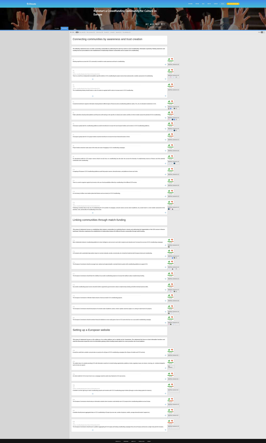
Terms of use (141, 441)
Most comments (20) (91, 32)
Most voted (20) (82, 32)
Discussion (64, 28)
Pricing (197, 3)
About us (133, 441)
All (77, 32)
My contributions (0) (126, 32)
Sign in (222, 3)
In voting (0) (112, 32)
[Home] (31, 4)
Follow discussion (155, 27)
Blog (203, 3)
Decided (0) (106, 32)
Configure (165, 64)
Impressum (126, 441)
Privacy (149, 441)
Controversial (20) (99, 32)
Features (190, 3)
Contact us (117, 441)
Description (57, 28)
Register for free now (233, 3)
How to (209, 3)
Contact (216, 3)
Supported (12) (118, 32)
